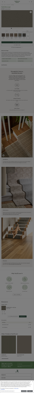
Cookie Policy (3, 389)
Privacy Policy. (17, 388)
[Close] (33, 382)
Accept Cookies (24, 391)
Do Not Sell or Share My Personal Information (7, 391)
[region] (17, 386)
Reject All (30, 391)
